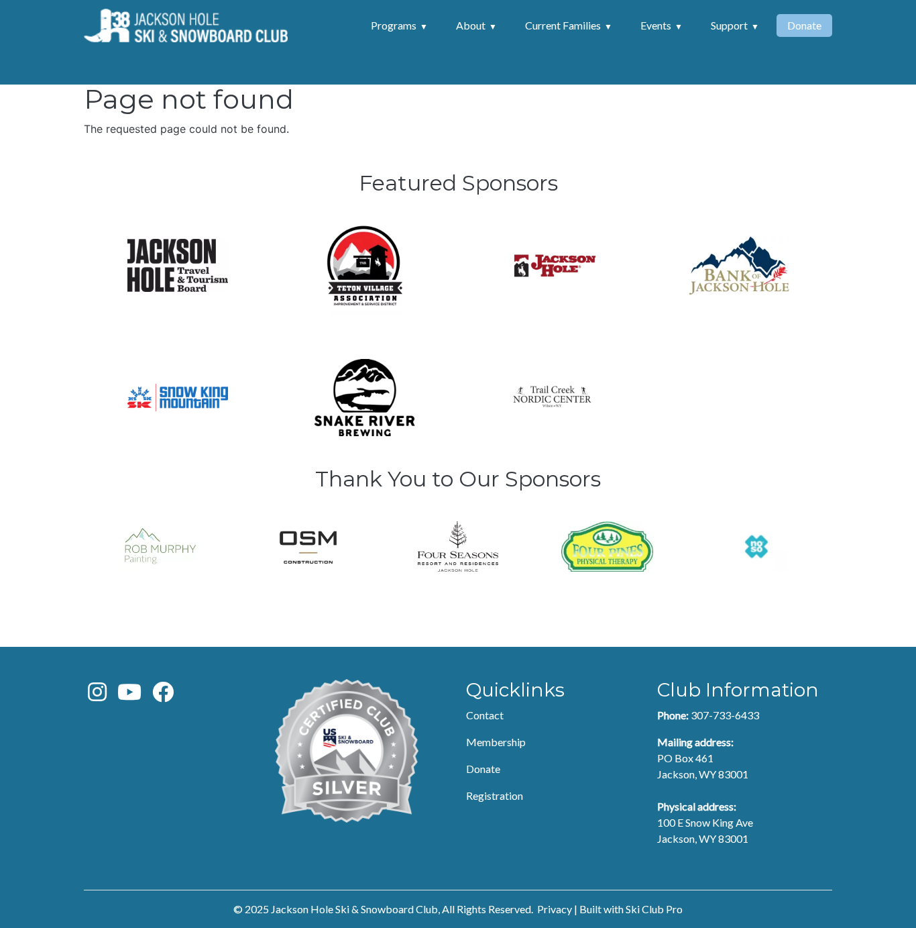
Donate (804, 25)
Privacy (554, 909)
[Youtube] (129, 695)
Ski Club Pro (654, 909)
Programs (393, 25)
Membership (496, 741)
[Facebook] (163, 695)
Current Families (563, 25)
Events (655, 25)
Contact (485, 715)
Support (729, 25)
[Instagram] (97, 695)
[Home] (186, 25)
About (470, 25)
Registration (494, 795)
